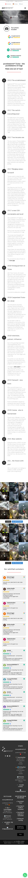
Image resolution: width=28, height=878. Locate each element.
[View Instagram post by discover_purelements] (8, 490)
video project (17, 366)
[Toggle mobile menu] (25, 8)
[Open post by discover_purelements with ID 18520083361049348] (23, 496)
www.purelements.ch (20, 749)
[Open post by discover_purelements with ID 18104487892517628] (4, 496)
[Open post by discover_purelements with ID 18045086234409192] (23, 514)
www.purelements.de (7, 799)
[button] (14, 37)
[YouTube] (7, 756)
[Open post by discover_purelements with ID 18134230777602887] (4, 486)
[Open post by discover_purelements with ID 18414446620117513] (23, 486)
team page (12, 260)
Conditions (18, 841)
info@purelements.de (7, 829)
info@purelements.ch (18, 1)
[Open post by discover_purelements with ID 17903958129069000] (23, 505)
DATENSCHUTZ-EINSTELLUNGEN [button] (20, 827)
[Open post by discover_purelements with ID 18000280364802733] (14, 496)
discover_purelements (5, 483)
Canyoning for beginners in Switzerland (20, 814)
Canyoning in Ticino (20, 802)
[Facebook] (5, 756)
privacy (22, 841)
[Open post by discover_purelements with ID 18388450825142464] (4, 514)
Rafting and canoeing (21, 819)
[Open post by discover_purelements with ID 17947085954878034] (14, 505)
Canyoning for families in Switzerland (20, 808)
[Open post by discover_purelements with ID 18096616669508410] (14, 514)
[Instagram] (9, 756)
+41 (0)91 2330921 (10, 1)
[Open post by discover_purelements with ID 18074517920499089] (4, 505)
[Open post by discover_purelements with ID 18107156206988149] (14, 486)
